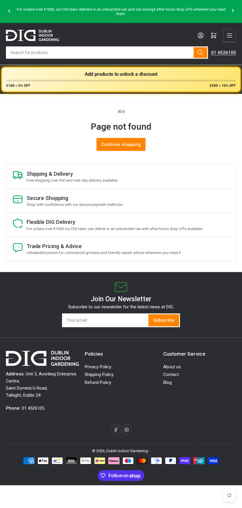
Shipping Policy (99, 374)
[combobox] (107, 52)
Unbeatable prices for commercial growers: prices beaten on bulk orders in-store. (154, 11)
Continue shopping (121, 144)
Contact (171, 374)
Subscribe (163, 320)
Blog (167, 382)
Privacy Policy (98, 366)
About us (172, 366)
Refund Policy (98, 382)
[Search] (200, 53)
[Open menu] (229, 35)
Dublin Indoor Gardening (127, 451)
